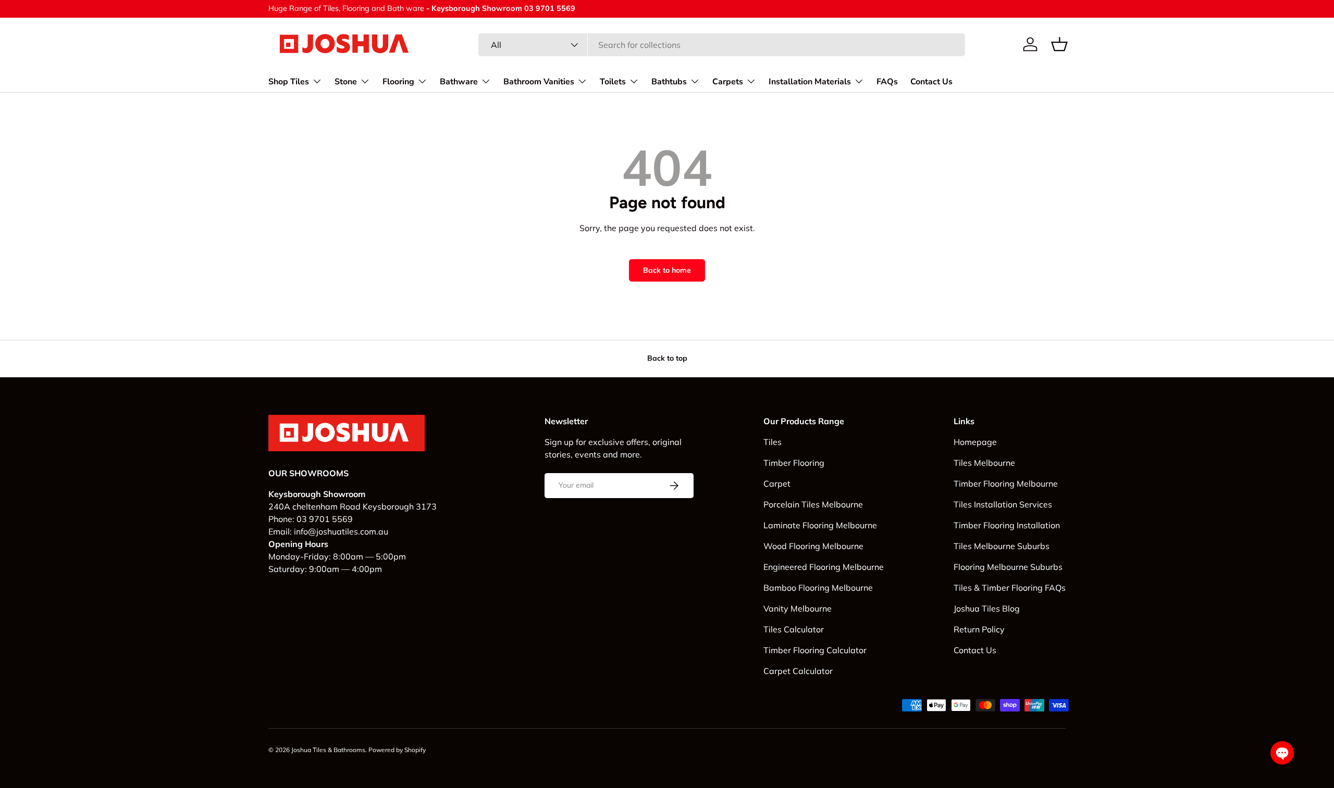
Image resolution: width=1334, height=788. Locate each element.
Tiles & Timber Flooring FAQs (1010, 587)
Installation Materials (810, 81)
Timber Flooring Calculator (815, 650)
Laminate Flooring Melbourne (820, 525)
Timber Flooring (793, 462)
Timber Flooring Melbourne (1006, 483)
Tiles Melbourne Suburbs (1001, 546)
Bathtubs (669, 81)
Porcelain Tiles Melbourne (813, 504)
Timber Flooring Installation (1007, 525)
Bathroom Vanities (538, 81)
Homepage (975, 442)
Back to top (667, 358)
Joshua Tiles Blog (987, 608)
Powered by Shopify (397, 750)
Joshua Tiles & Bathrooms (328, 750)
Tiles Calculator (793, 629)
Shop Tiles (288, 81)
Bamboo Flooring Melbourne (818, 587)
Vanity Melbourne (797, 608)
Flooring (398, 81)
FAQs (887, 81)
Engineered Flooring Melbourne (823, 567)
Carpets (727, 81)
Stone (346, 81)
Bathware (459, 81)
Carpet (776, 483)
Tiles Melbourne (984, 462)
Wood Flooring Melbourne (813, 546)
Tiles (772, 442)
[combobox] (721, 44)
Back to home (667, 270)
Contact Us (931, 81)
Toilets (613, 81)
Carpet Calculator (798, 671)
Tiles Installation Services (1003, 504)
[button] (1059, 44)
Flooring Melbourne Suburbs (1008, 567)
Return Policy (979, 629)
